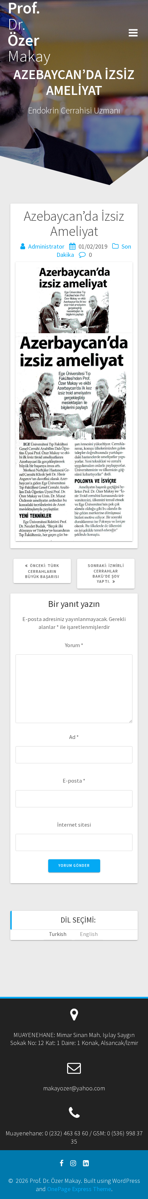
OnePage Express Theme (79, 1189)
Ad (74, 736)
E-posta (74, 780)
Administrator (46, 246)
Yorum (74, 645)
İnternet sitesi (74, 824)
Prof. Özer (29, 32)
